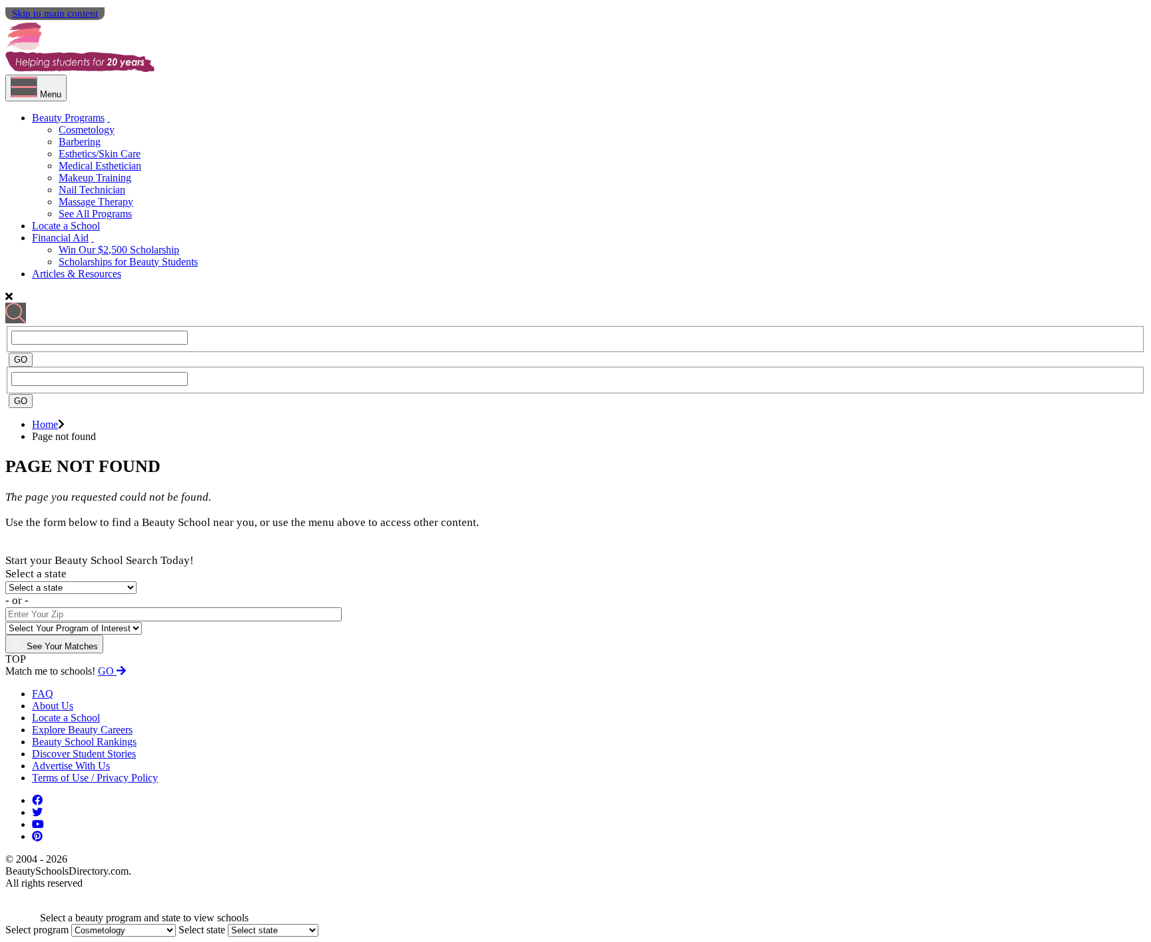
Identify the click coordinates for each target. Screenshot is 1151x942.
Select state (202, 929)
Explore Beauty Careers (82, 729)
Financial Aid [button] (60, 237)
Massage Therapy (96, 201)
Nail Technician (92, 189)
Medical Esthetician (100, 165)
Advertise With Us (71, 765)
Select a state (36, 573)
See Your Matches (62, 646)
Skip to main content (55, 13)
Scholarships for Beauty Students (128, 261)
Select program (37, 929)
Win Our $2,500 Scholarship (119, 249)
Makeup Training (95, 177)
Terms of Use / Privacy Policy (95, 777)
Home (45, 424)
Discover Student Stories (84, 753)
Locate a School (66, 225)
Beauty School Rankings (84, 741)
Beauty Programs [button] (68, 117)
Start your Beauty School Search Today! (99, 560)
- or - (17, 600)
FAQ (42, 693)
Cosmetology (87, 129)
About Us (52, 705)
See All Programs (95, 213)
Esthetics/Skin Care (100, 153)
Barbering (80, 141)
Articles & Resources (76, 273)
